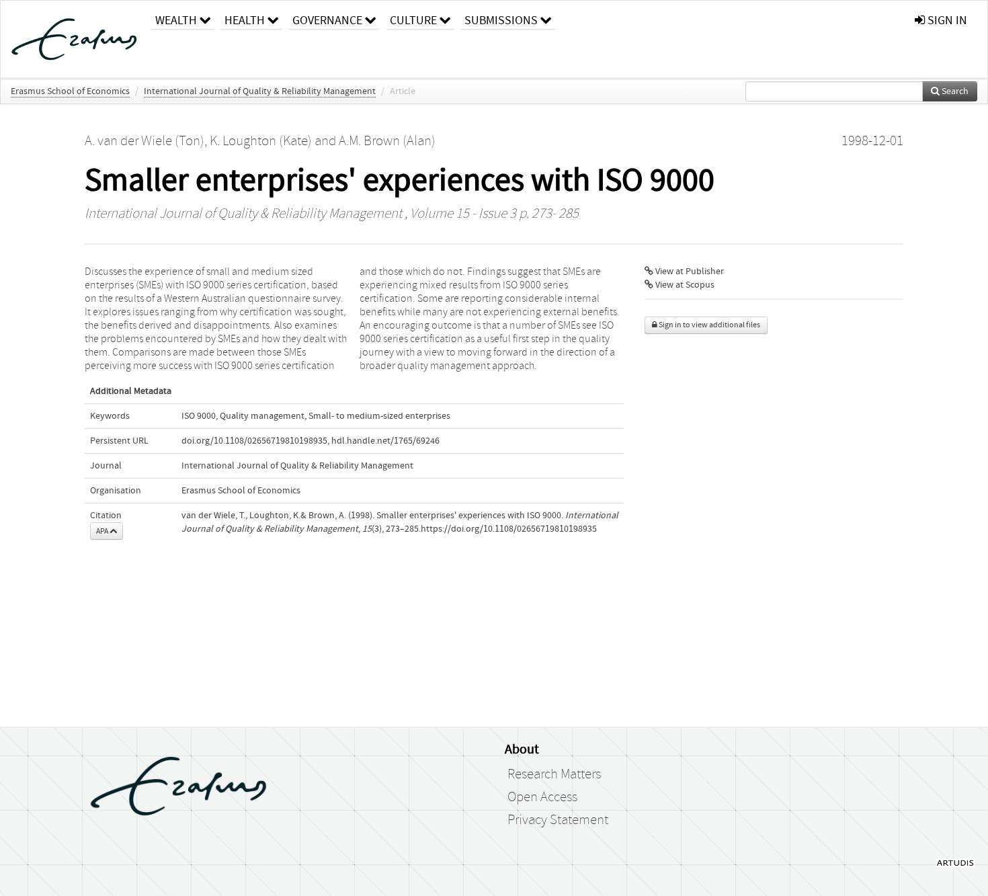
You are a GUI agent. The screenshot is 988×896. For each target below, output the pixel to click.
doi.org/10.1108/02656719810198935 (254, 441)
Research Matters (554, 774)
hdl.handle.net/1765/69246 (385, 441)
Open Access (542, 797)
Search (954, 91)
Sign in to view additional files (708, 325)
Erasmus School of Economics (70, 91)
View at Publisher (688, 271)
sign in (946, 20)
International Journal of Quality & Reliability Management (260, 91)
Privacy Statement (557, 820)
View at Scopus (683, 285)
